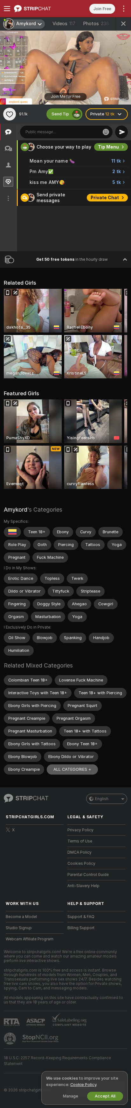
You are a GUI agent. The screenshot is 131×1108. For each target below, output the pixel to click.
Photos (96, 23)
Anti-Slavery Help (83, 886)
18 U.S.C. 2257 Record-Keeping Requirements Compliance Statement (57, 1061)
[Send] (121, 132)
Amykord (15, 509)
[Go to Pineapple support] (10, 1038)
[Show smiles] (106, 132)
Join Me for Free (65, 96)
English (101, 799)
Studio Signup (19, 928)
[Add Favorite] (9, 114)
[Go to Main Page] (40, 8)
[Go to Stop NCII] (41, 1038)
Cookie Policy (83, 1084)
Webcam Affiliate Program (29, 939)
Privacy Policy (80, 830)
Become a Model (21, 917)
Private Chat (105, 197)
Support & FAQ (80, 917)
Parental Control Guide (88, 874)
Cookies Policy (81, 863)
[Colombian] (12, 532)
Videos (63, 23)
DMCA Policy (79, 852)
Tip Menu (108, 146)
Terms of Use (79, 841)
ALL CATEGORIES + (72, 769)
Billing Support (80, 928)
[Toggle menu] (7, 8)
